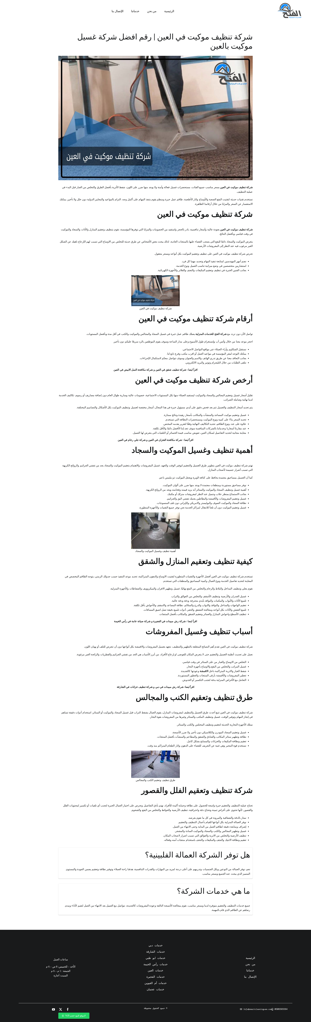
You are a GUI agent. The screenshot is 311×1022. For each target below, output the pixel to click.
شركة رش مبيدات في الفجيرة (169, 621)
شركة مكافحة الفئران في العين (165, 440)
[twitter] (60, 1009)
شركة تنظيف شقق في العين (171, 369)
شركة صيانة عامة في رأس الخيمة (132, 621)
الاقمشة (204, 671)
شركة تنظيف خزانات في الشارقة (135, 687)
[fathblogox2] (289, 4)
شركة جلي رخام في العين (132, 440)
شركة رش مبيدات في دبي (169, 687)
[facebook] (67, 1009)
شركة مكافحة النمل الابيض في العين (133, 369)
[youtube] (53, 1009)
